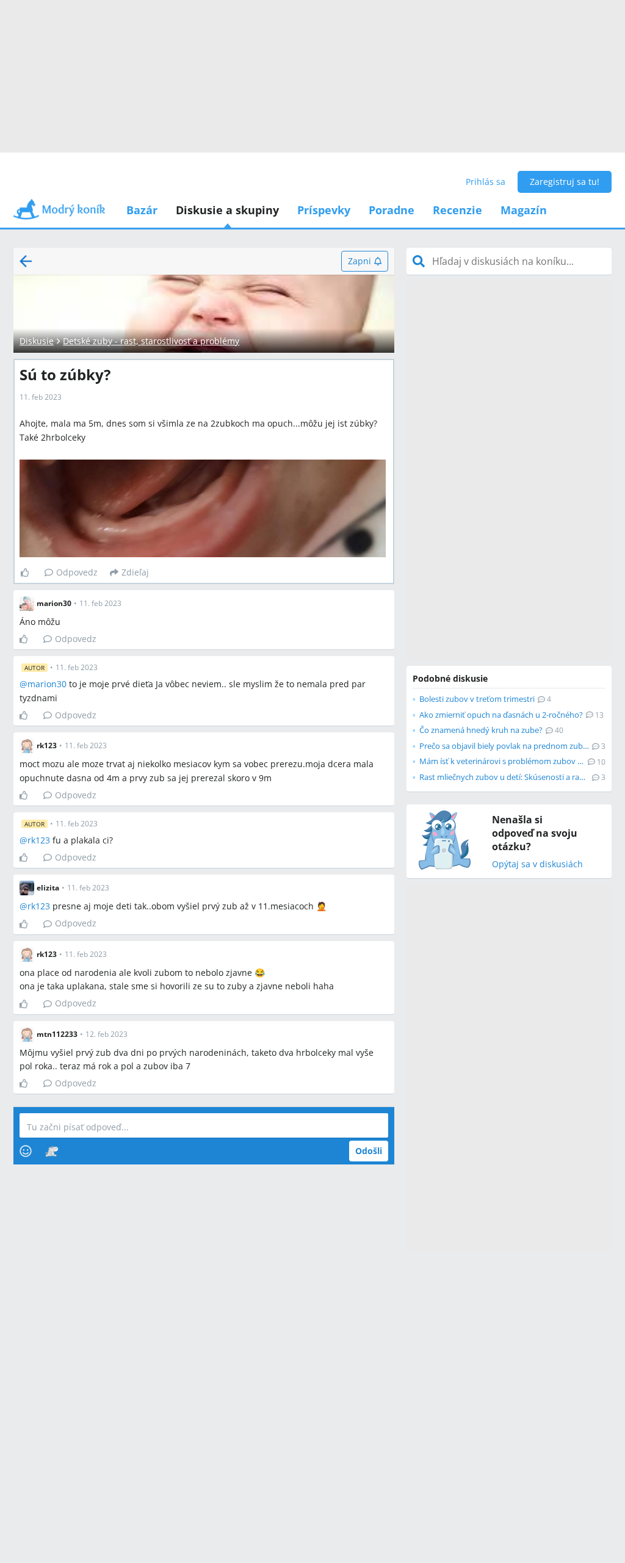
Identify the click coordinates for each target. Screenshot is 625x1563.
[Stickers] (51, 1151)
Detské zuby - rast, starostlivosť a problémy (151, 341)
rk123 (38, 840)
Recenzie (457, 210)
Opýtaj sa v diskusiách (537, 864)
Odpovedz (77, 572)
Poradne (391, 210)
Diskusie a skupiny (227, 210)
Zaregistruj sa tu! (564, 181)
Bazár (141, 210)
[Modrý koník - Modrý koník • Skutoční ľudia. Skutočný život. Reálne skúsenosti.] (59, 213)
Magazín (523, 210)
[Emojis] (25, 1151)
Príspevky (323, 210)
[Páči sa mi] (29, 572)
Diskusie (37, 341)
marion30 (47, 684)
